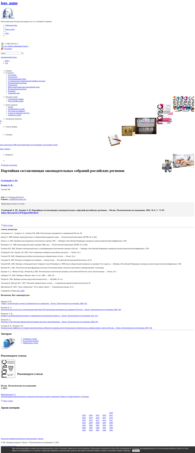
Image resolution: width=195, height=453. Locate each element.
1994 (91, 430)
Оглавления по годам (16, 109)
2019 (91, 418)
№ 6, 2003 (20, 291)
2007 (104, 423)
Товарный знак (14, 93)
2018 (97, 418)
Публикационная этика (17, 79)
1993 (97, 430)
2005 (84, 425)
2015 (84, 420)
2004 (91, 425)
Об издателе (12, 77)
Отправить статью (30, 339)
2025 (84, 415)
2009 (91, 423)
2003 (97, 425)
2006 (111, 423)
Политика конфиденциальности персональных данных (22, 439)
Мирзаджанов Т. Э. (8, 394)
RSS (7, 33)
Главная (8, 71)
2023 (97, 415)
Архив (10, 107)
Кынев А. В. (7, 185)
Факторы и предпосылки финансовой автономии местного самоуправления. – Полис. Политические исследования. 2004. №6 (49, 322)
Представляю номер (15, 101)
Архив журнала (11, 105)
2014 (91, 420)
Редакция (11, 91)
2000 (84, 428)
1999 (91, 428)
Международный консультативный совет (24, 87)
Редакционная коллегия (17, 89)
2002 (104, 425)
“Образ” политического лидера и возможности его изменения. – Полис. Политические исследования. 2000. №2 (44, 303)
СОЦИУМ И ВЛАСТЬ (17, 199)
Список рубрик (11, 127)
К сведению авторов (31, 341)
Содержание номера (16, 99)
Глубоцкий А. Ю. (9, 180)
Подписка (8, 49)
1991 (111, 430)
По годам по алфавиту (16, 111)
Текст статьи (8, 225)
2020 (84, 418)
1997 (104, 428)
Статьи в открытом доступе (18, 113)
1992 (104, 430)
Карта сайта (10, 29)
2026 (111, 413)
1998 (97, 428)
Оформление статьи (30, 343)
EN (6, 63)
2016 (111, 418)
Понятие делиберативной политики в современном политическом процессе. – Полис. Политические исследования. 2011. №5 (49, 316)
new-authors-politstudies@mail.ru (16, 46)
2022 (104, 415)
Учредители (12, 85)
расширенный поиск (9, 57)
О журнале (9, 73)
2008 (97, 423)
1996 (111, 428)
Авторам (8, 135)
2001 (111, 425)
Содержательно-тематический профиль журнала (26, 81)
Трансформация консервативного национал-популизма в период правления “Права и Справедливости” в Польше (45, 397)
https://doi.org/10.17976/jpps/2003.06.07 (20, 212)
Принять (136, 451)
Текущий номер (11, 97)
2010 (84, 423)
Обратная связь (11, 25)
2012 (104, 420)
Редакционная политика (17, 83)
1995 (84, 430)
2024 (91, 415)
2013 (97, 420)
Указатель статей (14, 115)
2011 (111, 420)
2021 (111, 415)
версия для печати (10, 165)
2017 (104, 418)
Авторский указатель (13, 119)
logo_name (9, 3)
